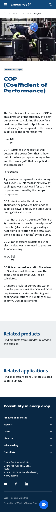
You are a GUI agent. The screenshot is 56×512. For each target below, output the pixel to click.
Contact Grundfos (19, 497)
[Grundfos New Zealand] (5, 13)
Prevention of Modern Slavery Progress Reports (26, 503)
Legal (6, 497)
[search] (50, 4)
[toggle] (5, 4)
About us (8, 438)
